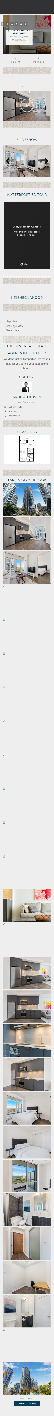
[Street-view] (7, 24)
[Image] (25, 24)
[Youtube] (16, 24)
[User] (21, 24)
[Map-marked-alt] (12, 24)
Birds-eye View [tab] (14, 326)
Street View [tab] (12, 330)
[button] (27, 105)
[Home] (2, 24)
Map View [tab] (11, 321)
